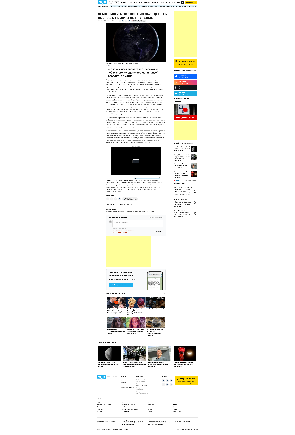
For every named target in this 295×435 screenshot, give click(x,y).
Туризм (175, 409)
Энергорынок (100, 409)
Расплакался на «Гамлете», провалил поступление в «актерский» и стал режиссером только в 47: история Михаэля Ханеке (183, 191)
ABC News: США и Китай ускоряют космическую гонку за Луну (182, 148)
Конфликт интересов (127, 407)
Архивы (123, 380)
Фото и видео (138, 2)
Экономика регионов (102, 414)
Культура (150, 411)
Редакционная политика (127, 387)
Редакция (123, 382)
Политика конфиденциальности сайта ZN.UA (186, 429)
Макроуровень (100, 407)
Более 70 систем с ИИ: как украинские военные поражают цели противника (182, 157)
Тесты (162, 2)
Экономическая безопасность (130, 409)
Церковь (150, 409)
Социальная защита (127, 402)
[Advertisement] (128, 251)
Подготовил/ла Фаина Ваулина (118, 204)
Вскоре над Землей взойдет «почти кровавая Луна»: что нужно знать (181, 174)
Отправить (157, 231)
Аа (182, 2)
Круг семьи (176, 407)
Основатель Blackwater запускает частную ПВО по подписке (182, 165)
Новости (123, 2)
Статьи (130, 2)
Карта (122, 389)
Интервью (147, 2)
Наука (149, 402)
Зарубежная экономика (128, 404)
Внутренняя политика (102, 402)
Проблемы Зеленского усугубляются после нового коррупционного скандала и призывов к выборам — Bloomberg (183, 202)
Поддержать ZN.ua (191, 2)
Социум (175, 402)
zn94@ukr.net (139, 389)
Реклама (123, 385)
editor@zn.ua (145, 393)
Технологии (151, 404)
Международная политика (104, 404)
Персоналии (125, 411)
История (175, 404)
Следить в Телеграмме (122, 285)
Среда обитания (152, 407)
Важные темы (103, 6)
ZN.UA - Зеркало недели (185, 117)
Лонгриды (155, 2)
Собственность (177, 411)
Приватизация (100, 411)
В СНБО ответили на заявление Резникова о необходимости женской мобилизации (182, 213)
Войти (178, 2)
